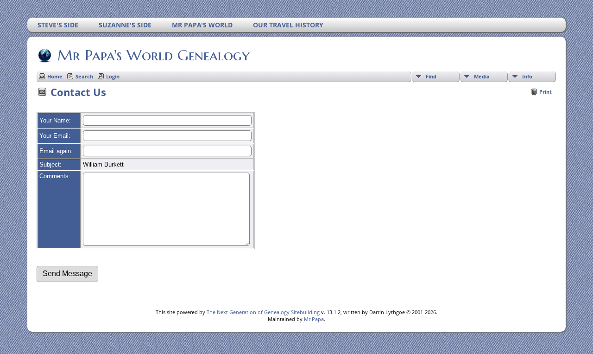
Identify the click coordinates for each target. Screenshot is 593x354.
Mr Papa (314, 318)
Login (113, 76)
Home (55, 76)
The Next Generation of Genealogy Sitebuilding (263, 312)
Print (545, 91)
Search (84, 76)
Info (527, 76)
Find (431, 76)
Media (482, 76)
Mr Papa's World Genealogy (153, 55)
